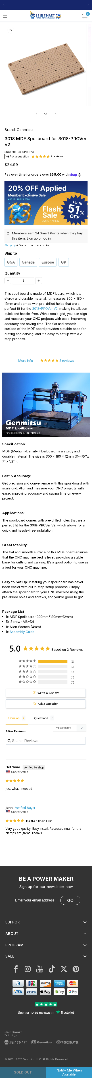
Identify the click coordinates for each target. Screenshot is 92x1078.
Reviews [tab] (13, 718)
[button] (5, 16)
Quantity (12, 273)
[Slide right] (56, 114)
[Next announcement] (88, 5)
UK (63, 262)
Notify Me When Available (69, 1072)
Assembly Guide (22, 632)
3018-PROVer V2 (45, 308)
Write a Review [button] (48, 693)
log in (47, 238)
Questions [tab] (41, 718)
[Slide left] (36, 114)
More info (25, 360)
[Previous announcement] (4, 5)
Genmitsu (25, 129)
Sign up (32, 238)
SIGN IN (77, 5)
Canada (28, 262)
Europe (48, 262)
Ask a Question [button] (48, 704)
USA (11, 262)
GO (70, 900)
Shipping (10, 245)
